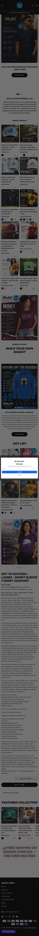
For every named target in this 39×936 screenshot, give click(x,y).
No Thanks (20, 475)
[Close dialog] (37, 459)
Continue (19, 472)
